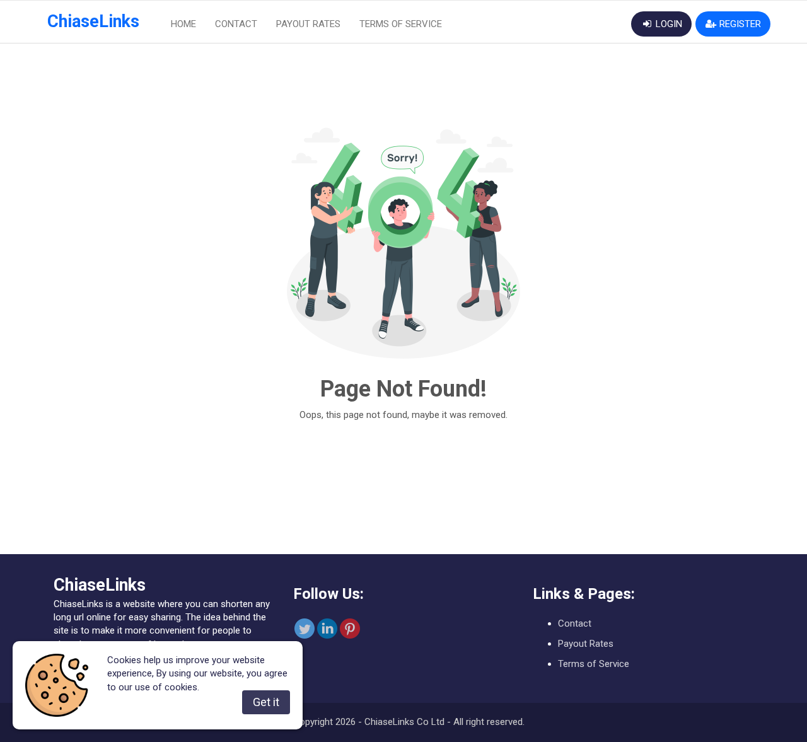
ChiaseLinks (93, 21)
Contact (236, 24)
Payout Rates (308, 24)
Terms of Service (400, 24)
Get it (266, 702)
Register (739, 24)
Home (183, 24)
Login (667, 24)
